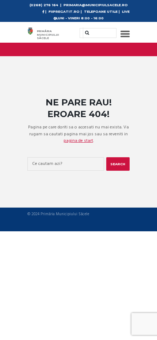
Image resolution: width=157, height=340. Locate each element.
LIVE (126, 11)
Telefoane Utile (101, 11)
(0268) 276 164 (44, 5)
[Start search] (84, 32)
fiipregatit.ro (64, 11)
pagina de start (78, 140)
